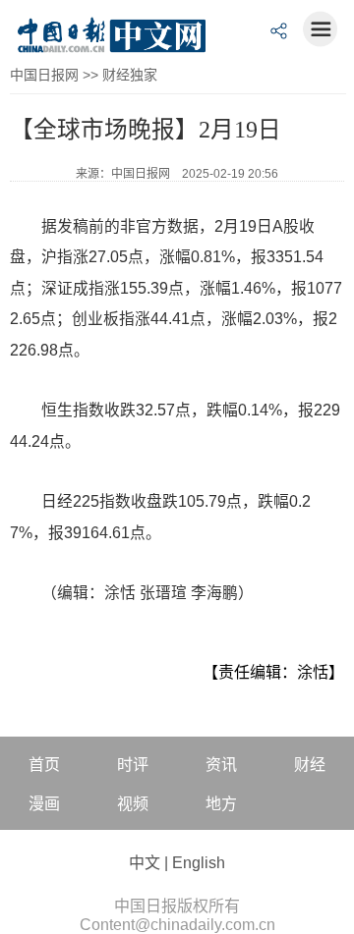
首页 (44, 764)
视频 (132, 804)
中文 (144, 862)
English (198, 862)
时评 (132, 764)
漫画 (44, 804)
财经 (309, 764)
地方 (221, 804)
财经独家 (129, 74)
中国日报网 (44, 74)
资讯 (221, 764)
